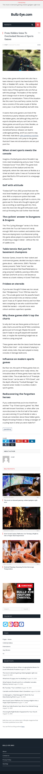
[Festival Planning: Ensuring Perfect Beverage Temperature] (21, 552)
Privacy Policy (7, 760)
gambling (7, 429)
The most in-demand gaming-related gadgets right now (21, 5)
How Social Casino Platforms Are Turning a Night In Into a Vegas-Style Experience (21, 534)
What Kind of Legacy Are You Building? (15, 678)
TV (3, 654)
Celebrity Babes (8, 643)
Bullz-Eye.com (21, 14)
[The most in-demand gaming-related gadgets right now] (21, 486)
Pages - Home (7, 639)
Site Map (5, 764)
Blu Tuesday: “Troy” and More (12, 688)
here (22, 726)
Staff (6, 45)
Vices (38, 45)
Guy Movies (6, 650)
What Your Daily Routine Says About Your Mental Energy (20, 706)
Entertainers (7, 646)
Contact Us (6, 756)
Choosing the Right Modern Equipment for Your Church (20, 712)
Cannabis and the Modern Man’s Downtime (16, 691)
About (4, 751)
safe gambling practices (29, 135)
